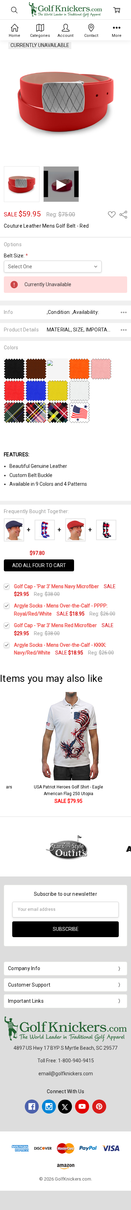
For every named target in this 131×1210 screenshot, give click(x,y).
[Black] (14, 368)
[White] (79, 390)
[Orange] (79, 368)
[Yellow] (57, 390)
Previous (13, 748)
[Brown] (36, 368)
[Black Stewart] (14, 412)
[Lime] (57, 362)
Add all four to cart (39, 565)
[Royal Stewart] (57, 412)
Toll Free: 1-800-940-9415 (65, 1060)
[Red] (14, 390)
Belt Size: (16, 255)
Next (124, 748)
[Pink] (100, 368)
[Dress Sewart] (36, 412)
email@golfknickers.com (65, 1073)
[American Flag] (79, 412)
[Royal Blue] (36, 390)
